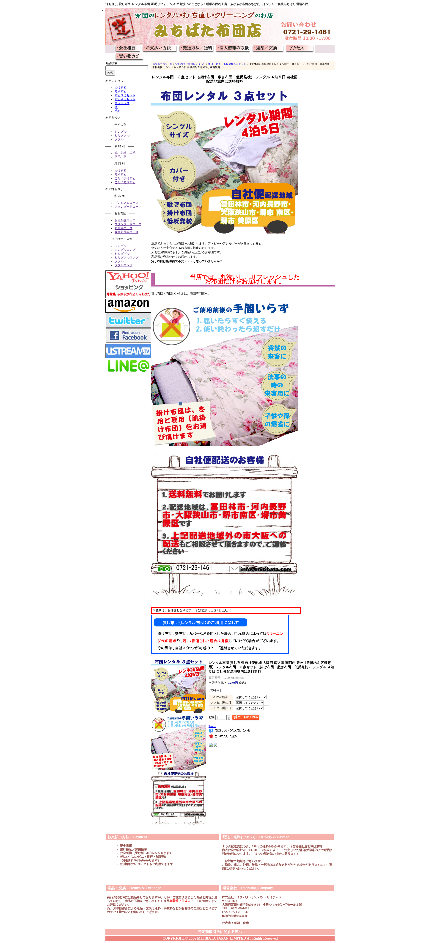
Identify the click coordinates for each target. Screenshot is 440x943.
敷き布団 (120, 91)
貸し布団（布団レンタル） (190, 64)
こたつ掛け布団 (125, 178)
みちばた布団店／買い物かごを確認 (129, 57)
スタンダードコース (128, 206)
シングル (120, 131)
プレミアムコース (126, 202)
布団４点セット (125, 99)
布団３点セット (125, 95)
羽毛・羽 (120, 157)
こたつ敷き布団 (125, 182)
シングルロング (125, 249)
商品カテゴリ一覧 (162, 64)
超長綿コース (123, 228)
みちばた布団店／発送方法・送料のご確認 (196, 49)
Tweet (212, 726)
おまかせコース (125, 220)
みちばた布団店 (220, 26)
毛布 (118, 111)
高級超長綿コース (126, 232)
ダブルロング (123, 265)
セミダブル (122, 135)
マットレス (122, 103)
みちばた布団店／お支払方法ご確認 (160, 49)
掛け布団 (120, 87)
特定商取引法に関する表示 (220, 932)
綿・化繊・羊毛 (125, 153)
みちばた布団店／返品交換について (268, 49)
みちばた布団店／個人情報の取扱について (233, 49)
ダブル (119, 139)
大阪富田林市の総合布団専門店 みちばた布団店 (128, 49)
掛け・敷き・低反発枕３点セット (227, 64)
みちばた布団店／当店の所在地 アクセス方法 (300, 49)
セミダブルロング (126, 257)
